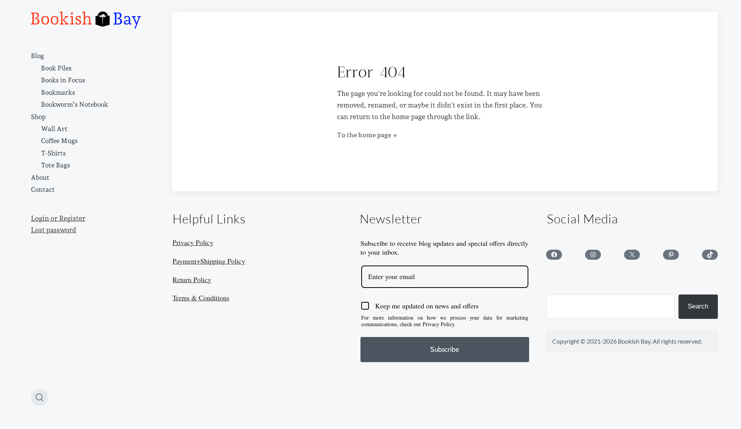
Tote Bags (55, 165)
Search (698, 306)
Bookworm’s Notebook (74, 104)
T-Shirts (53, 153)
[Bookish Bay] (86, 20)
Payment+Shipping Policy (209, 261)
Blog (37, 56)
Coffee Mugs (59, 141)
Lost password (53, 230)
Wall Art (54, 129)
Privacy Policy (193, 242)
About (40, 177)
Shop (38, 117)
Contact (43, 189)
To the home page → (367, 135)
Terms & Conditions (201, 297)
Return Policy (192, 279)
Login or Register (58, 218)
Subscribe (444, 349)
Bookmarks (58, 92)
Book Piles (56, 68)
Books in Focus (63, 80)
